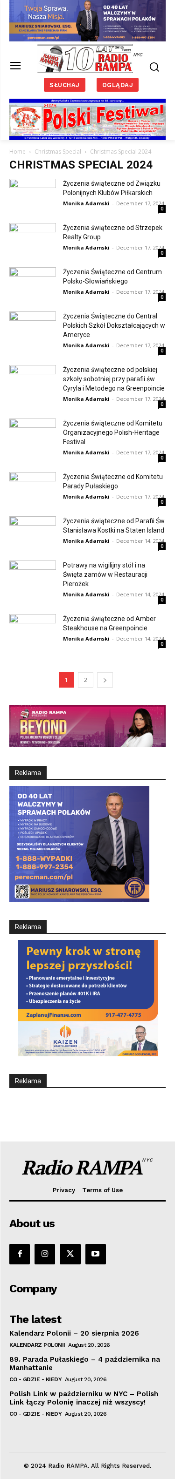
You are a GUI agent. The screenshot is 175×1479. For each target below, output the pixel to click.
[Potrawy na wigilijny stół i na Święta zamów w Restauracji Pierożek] (32, 577)
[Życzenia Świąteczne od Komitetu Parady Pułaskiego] (32, 488)
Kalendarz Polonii (37, 1345)
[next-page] (105, 680)
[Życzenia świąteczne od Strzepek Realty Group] (32, 239)
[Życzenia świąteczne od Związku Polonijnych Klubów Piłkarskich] (32, 195)
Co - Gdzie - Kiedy (35, 1379)
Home (17, 151)
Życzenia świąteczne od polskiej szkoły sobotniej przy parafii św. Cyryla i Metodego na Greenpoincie (114, 379)
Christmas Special (58, 151)
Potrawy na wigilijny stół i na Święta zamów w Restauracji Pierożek (105, 574)
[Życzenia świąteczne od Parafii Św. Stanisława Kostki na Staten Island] (32, 531)
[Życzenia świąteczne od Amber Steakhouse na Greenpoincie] (32, 630)
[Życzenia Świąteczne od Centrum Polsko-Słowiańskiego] (32, 283)
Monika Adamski (86, 203)
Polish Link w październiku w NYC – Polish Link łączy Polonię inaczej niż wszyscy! (83, 1398)
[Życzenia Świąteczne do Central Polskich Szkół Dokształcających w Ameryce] (32, 327)
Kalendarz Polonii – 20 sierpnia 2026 (74, 1333)
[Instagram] (45, 1254)
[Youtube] (95, 1254)
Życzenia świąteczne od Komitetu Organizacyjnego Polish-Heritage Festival (112, 432)
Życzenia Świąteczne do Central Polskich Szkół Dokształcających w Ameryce (114, 325)
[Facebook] (19, 1254)
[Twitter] (70, 1254)
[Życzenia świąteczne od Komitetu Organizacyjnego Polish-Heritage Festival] (32, 435)
